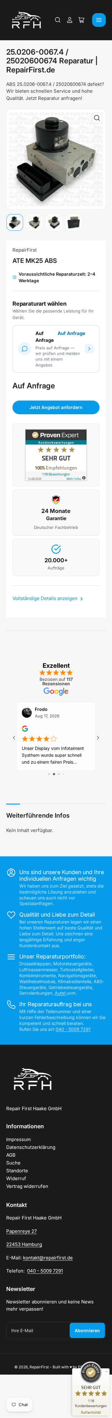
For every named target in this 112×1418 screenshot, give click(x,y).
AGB (11, 1155)
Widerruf (16, 1178)
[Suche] (58, 20)
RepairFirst (24, 250)
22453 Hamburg (24, 1244)
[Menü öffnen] (99, 20)
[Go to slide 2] (51, 774)
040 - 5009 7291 (73, 1029)
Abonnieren (87, 1330)
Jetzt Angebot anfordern (56, 407)
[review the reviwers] (25, 730)
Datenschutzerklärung (30, 1147)
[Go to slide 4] (61, 774)
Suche (13, 1163)
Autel (61, 993)
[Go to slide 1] (46, 774)
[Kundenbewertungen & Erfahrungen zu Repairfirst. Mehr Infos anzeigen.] (56, 455)
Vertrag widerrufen (27, 1186)
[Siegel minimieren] (106, 1371)
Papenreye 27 (21, 1231)
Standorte (17, 1171)
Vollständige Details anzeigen (45, 598)
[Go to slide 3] (56, 774)
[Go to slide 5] (65, 774)
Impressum (18, 1139)
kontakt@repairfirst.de (48, 1258)
